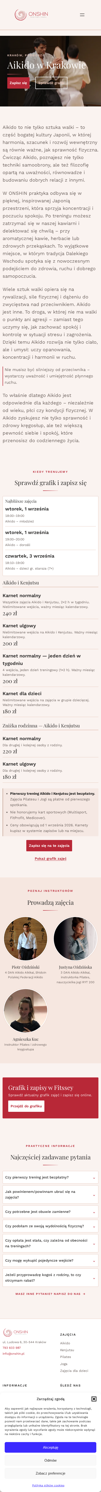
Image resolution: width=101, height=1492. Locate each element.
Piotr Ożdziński (25, 967)
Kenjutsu (67, 1350)
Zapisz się (18, 83)
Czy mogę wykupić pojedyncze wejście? (39, 1260)
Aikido (65, 1343)
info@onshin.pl (13, 1353)
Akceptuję (50, 1447)
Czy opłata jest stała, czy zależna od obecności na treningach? (46, 1243)
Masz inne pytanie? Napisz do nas (48, 1294)
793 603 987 (12, 1347)
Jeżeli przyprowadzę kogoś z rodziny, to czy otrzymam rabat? (43, 1278)
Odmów (50, 1460)
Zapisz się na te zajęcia (49, 846)
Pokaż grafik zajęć (50, 858)
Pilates (65, 1357)
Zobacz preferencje (50, 1473)
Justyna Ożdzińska (75, 967)
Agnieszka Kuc (26, 1039)
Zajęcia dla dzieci (74, 1371)
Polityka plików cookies (48, 1485)
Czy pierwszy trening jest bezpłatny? (37, 1177)
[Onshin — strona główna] (31, 15)
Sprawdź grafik (51, 83)
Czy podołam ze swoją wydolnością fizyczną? (44, 1226)
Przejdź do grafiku (26, 1106)
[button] (94, 1399)
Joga (63, 1364)
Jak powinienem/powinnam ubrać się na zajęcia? (40, 1194)
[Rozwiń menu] (82, 15)
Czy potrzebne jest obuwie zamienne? (37, 1212)
